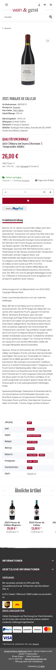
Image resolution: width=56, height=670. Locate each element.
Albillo (20, 146)
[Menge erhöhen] (50, 192)
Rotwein (36, 143)
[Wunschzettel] (45, 5)
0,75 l (30, 468)
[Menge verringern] (5, 192)
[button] (39, 5)
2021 (5, 143)
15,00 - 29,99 (32, 461)
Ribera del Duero (19, 143)
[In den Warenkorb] (28, 201)
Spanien (16, 107)
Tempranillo (9, 146)
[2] (14, 208)
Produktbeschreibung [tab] (12, 220)
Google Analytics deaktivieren (15, 651)
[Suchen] (51, 17)
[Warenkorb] (51, 5)
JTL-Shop (41, 666)
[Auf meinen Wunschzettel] (48, 41)
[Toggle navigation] (6, 3)
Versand (24, 166)
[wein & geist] (25, 10)
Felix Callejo (32, 442)
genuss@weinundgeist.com (36, 659)
